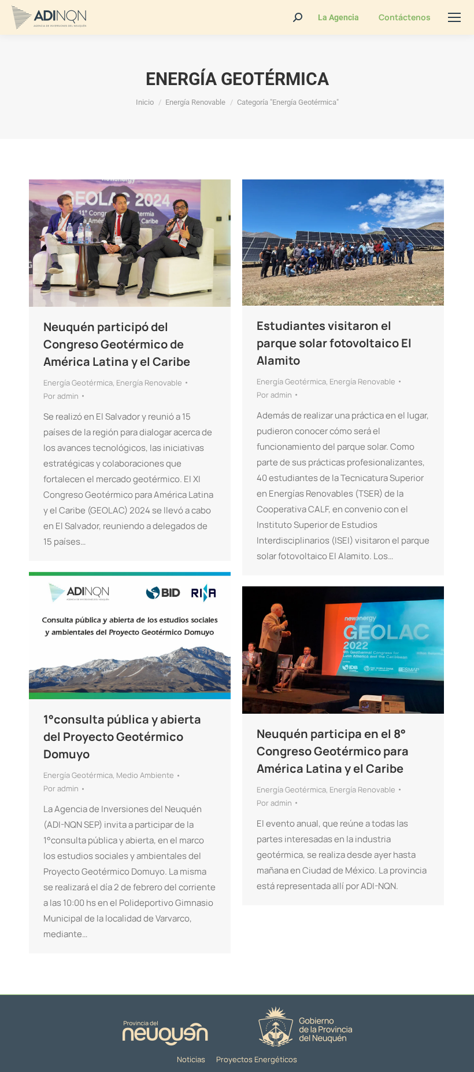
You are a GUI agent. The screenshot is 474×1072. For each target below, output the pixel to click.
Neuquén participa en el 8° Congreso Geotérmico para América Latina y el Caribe (333, 751)
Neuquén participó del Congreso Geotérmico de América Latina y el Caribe (116, 344)
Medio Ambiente (145, 775)
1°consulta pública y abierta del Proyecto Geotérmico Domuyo (122, 736)
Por (61, 396)
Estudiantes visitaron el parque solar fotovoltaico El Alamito (334, 343)
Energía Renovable (149, 382)
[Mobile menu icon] (454, 17)
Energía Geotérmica (78, 382)
